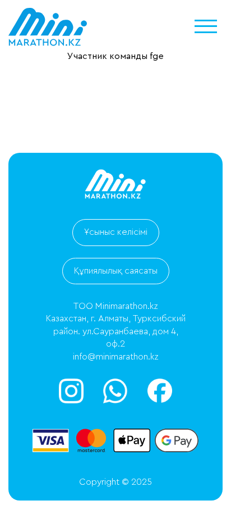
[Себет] (173, 486)
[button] (206, 27)
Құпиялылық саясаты (116, 270)
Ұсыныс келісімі (115, 232)
